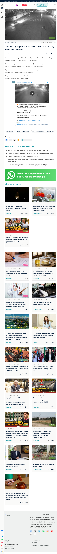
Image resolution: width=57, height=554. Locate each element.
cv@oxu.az (8, 542)
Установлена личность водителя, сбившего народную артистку (28, 150)
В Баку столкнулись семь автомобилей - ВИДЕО (23, 156)
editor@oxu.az (9, 546)
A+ (52, 53)
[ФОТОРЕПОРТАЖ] (17, 354)
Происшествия (37, 213)
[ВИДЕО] (44, 194)
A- (47, 53)
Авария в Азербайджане (23, 131)
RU (2, 8)
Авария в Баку (10, 131)
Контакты (34, 542)
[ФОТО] (17, 259)
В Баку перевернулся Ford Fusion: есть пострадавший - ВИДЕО (27, 165)
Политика (9, 342)
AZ (2, 4)
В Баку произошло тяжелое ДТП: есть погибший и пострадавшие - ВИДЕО (31, 153)
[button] (34, 5)
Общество (9, 213)
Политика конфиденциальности (41, 545)
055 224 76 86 (9, 548)
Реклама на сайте (37, 540)
